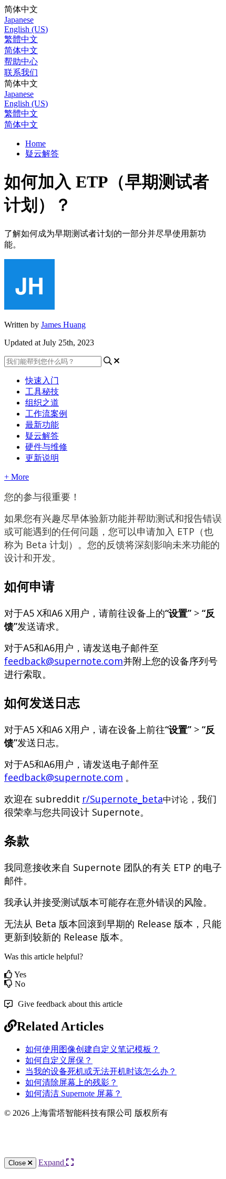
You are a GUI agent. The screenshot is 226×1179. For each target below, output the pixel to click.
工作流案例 (46, 413)
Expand (52, 1162)
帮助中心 (21, 61)
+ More (16, 476)
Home (35, 143)
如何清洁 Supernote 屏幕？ (73, 1093)
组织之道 (42, 402)
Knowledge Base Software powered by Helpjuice (113, 1147)
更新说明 (42, 457)
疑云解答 (42, 153)
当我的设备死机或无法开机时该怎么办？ (101, 1071)
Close (18, 1163)
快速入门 (42, 380)
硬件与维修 (46, 446)
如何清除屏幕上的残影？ (71, 1082)
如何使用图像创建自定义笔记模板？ (92, 1049)
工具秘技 (42, 391)
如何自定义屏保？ (59, 1060)
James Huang (63, 324)
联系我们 (21, 72)
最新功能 (42, 424)
